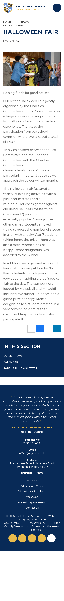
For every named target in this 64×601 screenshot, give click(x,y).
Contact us (32, 507)
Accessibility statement (32, 502)
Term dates (32, 480)
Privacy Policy (37, 522)
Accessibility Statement (46, 526)
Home (7, 22)
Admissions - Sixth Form (32, 491)
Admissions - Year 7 (32, 486)
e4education (38, 519)
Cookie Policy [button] (12, 522)
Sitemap (36, 529)
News (24, 22)
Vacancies (32, 496)
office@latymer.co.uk (32, 453)
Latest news (13, 25)
